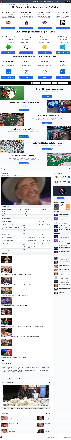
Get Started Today (47, 97)
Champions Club (65, 278)
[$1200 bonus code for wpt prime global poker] (56, 215)
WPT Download (58, 1)
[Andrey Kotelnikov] (56, 293)
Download (68, 1)
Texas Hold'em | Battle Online (26, 12)
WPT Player (39, 1)
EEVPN (26, 61)
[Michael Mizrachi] (56, 258)
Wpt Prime (60, 215)
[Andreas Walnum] (56, 281)
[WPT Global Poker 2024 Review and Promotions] (56, 226)
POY (45, 1)
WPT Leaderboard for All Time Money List (13, 4)
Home (34, 1)
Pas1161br (61, 278)
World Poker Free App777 (61, 206)
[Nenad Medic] (56, 274)
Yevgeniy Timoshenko (63, 263)
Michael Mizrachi (62, 259)
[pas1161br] (56, 277)
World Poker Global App (61, 204)
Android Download (8, 37)
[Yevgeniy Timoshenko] (56, 262)
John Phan (48, 413)
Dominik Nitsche (62, 267)
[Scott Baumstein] (56, 270)
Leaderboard (50, 1)
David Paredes (62, 286)
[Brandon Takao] (56, 289)
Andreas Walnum (62, 282)
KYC (64, 231)
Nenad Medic (62, 274)
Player (3, 4)
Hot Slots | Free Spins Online (45, 12)
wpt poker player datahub (58, 437)
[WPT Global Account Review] (56, 230)
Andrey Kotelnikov (62, 293)
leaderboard (3, 326)
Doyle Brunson (25, 4)
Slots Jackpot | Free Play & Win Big (8, 12)
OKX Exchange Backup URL (62, 37)
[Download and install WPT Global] (56, 222)
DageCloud (62, 61)
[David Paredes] (56, 285)
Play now (68, 205)
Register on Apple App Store (26, 37)
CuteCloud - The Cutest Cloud (8, 61)
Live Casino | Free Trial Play (63, 12)
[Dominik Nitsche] (56, 266)
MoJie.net (44, 61)
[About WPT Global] (56, 218)
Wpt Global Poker (66, 215)
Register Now (44, 37)
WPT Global (61, 219)
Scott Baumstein (62, 270)
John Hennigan (5, 413)
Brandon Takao (62, 290)
